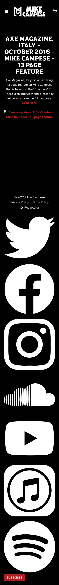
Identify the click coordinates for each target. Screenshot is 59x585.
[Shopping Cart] (55, 11)
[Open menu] (6, 11)
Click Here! (29, 102)
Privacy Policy (19, 202)
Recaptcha (31, 208)
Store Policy (41, 202)
